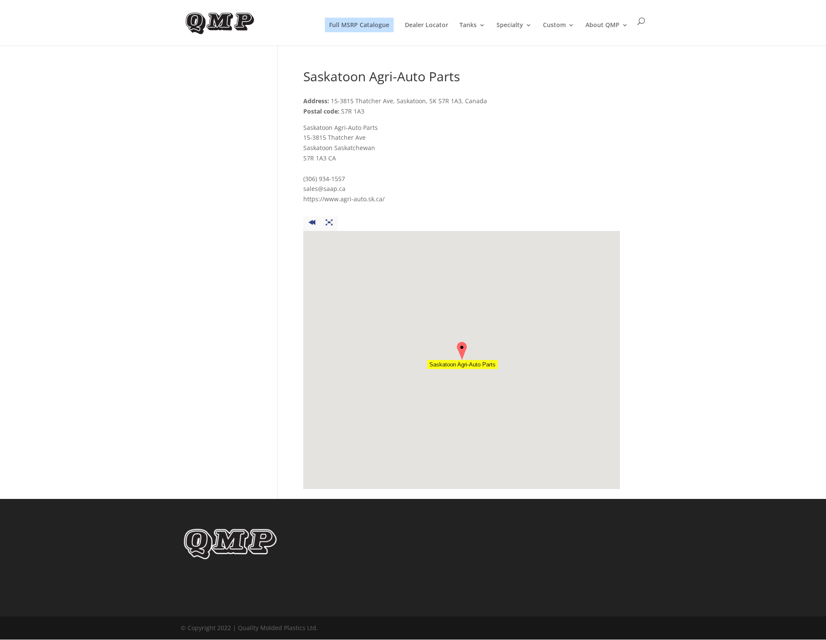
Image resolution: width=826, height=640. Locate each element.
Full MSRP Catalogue (359, 25)
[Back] (312, 223)
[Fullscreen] (329, 223)
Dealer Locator (426, 25)
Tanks (468, 25)
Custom (554, 25)
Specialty (509, 25)
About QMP (603, 25)
